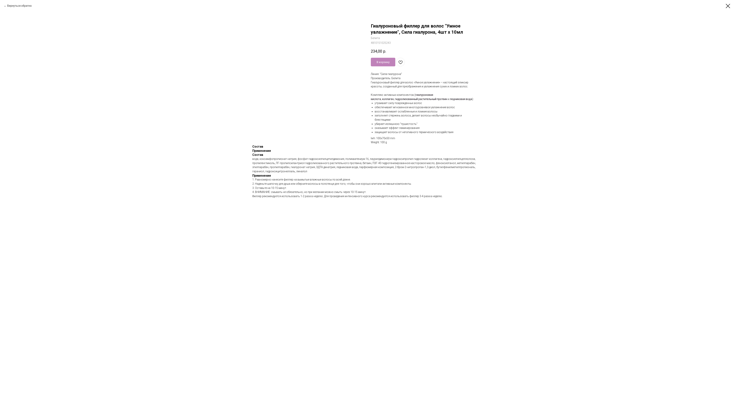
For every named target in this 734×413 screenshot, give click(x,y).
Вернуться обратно (19, 5)
